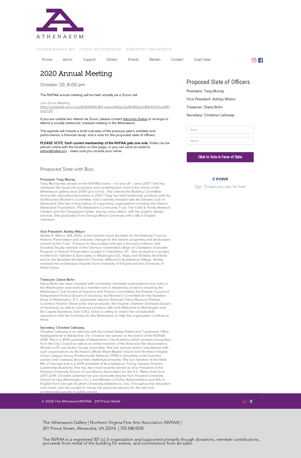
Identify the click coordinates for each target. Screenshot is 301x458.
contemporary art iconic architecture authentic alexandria (104, 49)
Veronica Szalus (135, 119)
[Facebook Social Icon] (260, 60)
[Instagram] (254, 60)
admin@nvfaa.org (53, 151)
